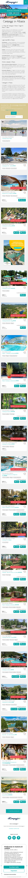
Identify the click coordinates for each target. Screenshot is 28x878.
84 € (17, 386)
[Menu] (25, 2)
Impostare (14, 870)
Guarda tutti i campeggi (13, 14)
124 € (17, 547)
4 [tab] (16, 135)
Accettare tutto (14, 867)
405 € (23, 514)
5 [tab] (18, 135)
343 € (23, 386)
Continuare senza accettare (10, 874)
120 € (17, 644)
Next (25, 156)
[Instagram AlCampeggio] (14, 838)
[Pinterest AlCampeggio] (9, 838)
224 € (23, 644)
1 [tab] (10, 135)
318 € (23, 611)
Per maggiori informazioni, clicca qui (12, 862)
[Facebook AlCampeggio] (18, 838)
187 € (23, 547)
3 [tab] (14, 135)
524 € (17, 514)
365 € (23, 676)
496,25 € (22, 200)
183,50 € (22, 709)
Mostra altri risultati (15, 811)
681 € (23, 769)
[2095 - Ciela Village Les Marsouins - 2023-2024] (14, 252)
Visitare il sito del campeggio (18, 188)
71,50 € (15, 709)
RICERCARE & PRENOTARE (13, 10)
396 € (17, 769)
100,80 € (16, 676)
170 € (23, 327)
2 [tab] (12, 135)
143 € (17, 611)
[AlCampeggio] (11, 2)
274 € (23, 418)
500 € (23, 579)
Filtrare (13, 113)
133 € (17, 579)
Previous (3, 156)
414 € (23, 802)
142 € (17, 232)
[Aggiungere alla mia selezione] (3, 122)
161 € (17, 418)
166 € (17, 802)
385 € (23, 295)
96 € (17, 482)
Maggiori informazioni (10, 110)
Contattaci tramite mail (14, 828)
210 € (23, 482)
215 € (23, 232)
